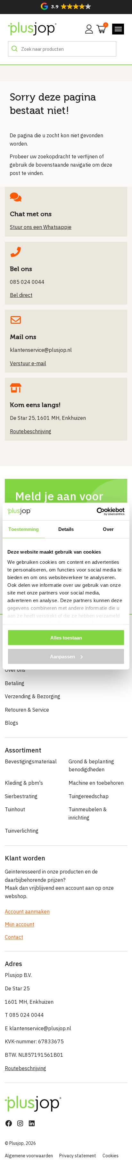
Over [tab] (108, 529)
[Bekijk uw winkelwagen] (99, 28)
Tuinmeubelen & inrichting (88, 813)
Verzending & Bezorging (32, 696)
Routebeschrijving (25, 1068)
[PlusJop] (32, 29)
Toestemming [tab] (23, 529)
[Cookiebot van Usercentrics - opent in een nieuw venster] (97, 511)
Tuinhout (15, 809)
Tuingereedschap (89, 796)
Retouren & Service (27, 710)
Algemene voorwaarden (29, 1156)
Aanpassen (62, 656)
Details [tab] (66, 529)
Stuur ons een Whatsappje (40, 227)
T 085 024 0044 (24, 1015)
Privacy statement (77, 1156)
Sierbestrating (21, 796)
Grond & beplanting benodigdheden (91, 765)
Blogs (11, 723)
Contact (14, 937)
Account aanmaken (27, 911)
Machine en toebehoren (96, 783)
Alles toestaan (66, 637)
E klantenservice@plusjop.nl (38, 1028)
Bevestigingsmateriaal (31, 761)
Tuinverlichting (21, 831)
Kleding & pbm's (24, 783)
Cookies (111, 1156)
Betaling (14, 683)
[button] (66, 6)
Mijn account (19, 924)
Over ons (15, 670)
